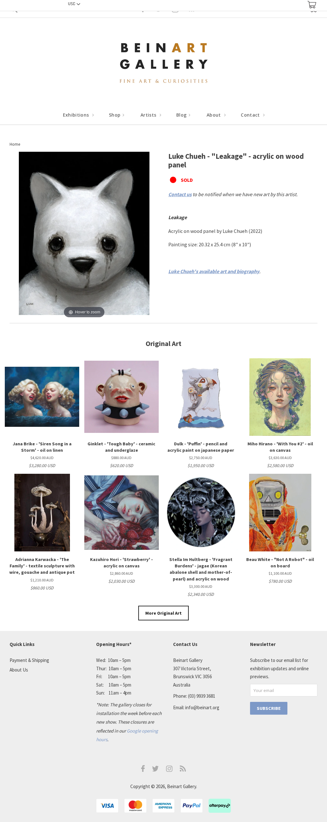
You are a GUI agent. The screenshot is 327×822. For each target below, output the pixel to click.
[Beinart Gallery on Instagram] (169, 770)
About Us (19, 670)
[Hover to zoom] (84, 235)
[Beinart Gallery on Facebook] (143, 770)
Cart (312, 4)
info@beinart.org (202, 707)
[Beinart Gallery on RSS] (183, 770)
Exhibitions (76, 115)
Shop (115, 115)
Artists (149, 115)
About (214, 115)
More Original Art (163, 613)
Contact (251, 115)
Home (15, 144)
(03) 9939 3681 (201, 696)
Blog (182, 115)
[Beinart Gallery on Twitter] (155, 770)
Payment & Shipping (29, 660)
